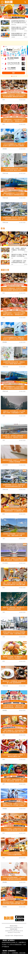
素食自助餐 (22, 952)
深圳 (4, 415)
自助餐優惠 (15, 952)
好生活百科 (5, 465)
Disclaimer (10, 932)
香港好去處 (13, 24)
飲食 (4, 99)
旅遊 (4, 636)
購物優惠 (5, 148)
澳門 (4, 784)
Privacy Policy (17, 932)
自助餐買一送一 (6, 952)
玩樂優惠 (13, 37)
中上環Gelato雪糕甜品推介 (15, 944)
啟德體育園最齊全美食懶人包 (9, 942)
